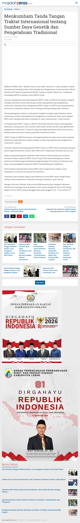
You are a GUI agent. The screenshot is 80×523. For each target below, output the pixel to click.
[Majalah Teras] (17, 3)
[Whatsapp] (31, 216)
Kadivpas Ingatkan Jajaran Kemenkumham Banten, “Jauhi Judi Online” (20, 209)
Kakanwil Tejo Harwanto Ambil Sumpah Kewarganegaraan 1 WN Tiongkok (61, 209)
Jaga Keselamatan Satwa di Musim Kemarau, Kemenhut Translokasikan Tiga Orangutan (40, 250)
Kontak (44, 520)
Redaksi (21, 520)
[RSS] (20, 201)
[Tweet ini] (13, 216)
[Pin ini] (19, 216)
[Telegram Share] (25, 216)
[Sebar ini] (6, 216)
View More (40, 283)
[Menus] (76, 3)
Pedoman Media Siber (33, 520)
